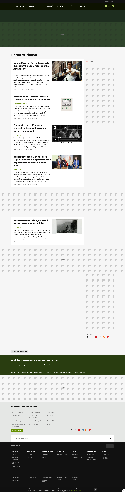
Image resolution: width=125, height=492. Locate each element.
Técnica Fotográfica (79, 372)
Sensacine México (47, 477)
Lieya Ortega (22, 242)
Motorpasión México (75, 478)
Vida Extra (30, 457)
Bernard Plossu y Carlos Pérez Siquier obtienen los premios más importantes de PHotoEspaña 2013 (32, 161)
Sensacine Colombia (45, 480)
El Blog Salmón (106, 454)
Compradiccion (91, 459)
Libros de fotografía (20, 104)
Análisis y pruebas (27, 372)
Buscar (110, 438)
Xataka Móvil (15, 457)
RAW (48, 424)
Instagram (109, 6)
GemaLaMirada (22, 118)
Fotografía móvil (17, 415)
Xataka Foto (17, 73)
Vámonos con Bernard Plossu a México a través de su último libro (31, 98)
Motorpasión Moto (77, 457)
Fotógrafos (17, 135)
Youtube (113, 6)
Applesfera (15, 459)
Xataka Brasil (15, 480)
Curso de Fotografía (65, 372)
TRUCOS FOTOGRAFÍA (46, 6)
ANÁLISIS (32, 6)
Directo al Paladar (62, 454)
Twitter (87, 336)
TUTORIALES (61, 6)
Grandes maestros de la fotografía (18, 425)
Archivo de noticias (20, 351)
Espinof (44, 457)
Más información (76, 490)
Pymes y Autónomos (105, 457)
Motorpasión (75, 454)
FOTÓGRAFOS (81, 6)
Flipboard (106, 6)
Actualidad (17, 170)
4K (103, 65)
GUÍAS (71, 6)
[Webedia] (109, 1)
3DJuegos (29, 454)
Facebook (103, 6)
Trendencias (90, 454)
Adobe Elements (34, 424)
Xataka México (16, 477)
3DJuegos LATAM (31, 477)
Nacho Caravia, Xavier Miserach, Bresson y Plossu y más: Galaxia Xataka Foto (31, 65)
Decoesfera (90, 457)
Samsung (97, 65)
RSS (104, 336)
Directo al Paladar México (62, 478)
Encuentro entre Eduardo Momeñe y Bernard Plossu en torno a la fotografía (29, 128)
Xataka (14, 454)
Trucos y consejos (39, 372)
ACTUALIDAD (20, 6)
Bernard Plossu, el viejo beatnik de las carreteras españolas (30, 222)
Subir (108, 446)
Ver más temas (17, 430)
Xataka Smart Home (16, 462)
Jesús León (21, 89)
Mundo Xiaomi (16, 466)
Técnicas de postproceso (33, 416)
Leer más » (42, 115)
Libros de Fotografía (52, 372)
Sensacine (45, 454)
